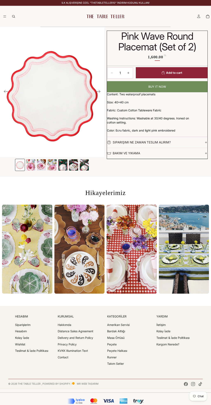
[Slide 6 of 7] (73, 165)
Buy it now (157, 86)
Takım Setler (115, 363)
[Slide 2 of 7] (30, 165)
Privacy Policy (67, 344)
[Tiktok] (200, 384)
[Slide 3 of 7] (41, 165)
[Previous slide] (4, 91)
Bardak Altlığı (116, 331)
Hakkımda (64, 325)
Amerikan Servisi (118, 325)
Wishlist (20, 344)
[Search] (13, 16)
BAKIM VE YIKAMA (126, 153)
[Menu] (4, 16)
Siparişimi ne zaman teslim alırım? (142, 142)
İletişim (161, 325)
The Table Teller (29, 383)
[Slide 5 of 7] (62, 165)
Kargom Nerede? (167, 344)
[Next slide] (99, 91)
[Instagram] (193, 384)
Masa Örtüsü (115, 337)
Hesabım (21, 331)
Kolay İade (22, 337)
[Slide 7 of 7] (84, 165)
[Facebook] (185, 384)
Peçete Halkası (117, 350)
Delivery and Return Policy (75, 337)
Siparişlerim (22, 325)
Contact (63, 357)
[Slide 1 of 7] (20, 165)
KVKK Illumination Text (73, 350)
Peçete (112, 344)
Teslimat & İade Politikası (31, 350)
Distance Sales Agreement (75, 331)
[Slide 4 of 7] (52, 165)
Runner (112, 357)
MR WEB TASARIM (87, 383)
